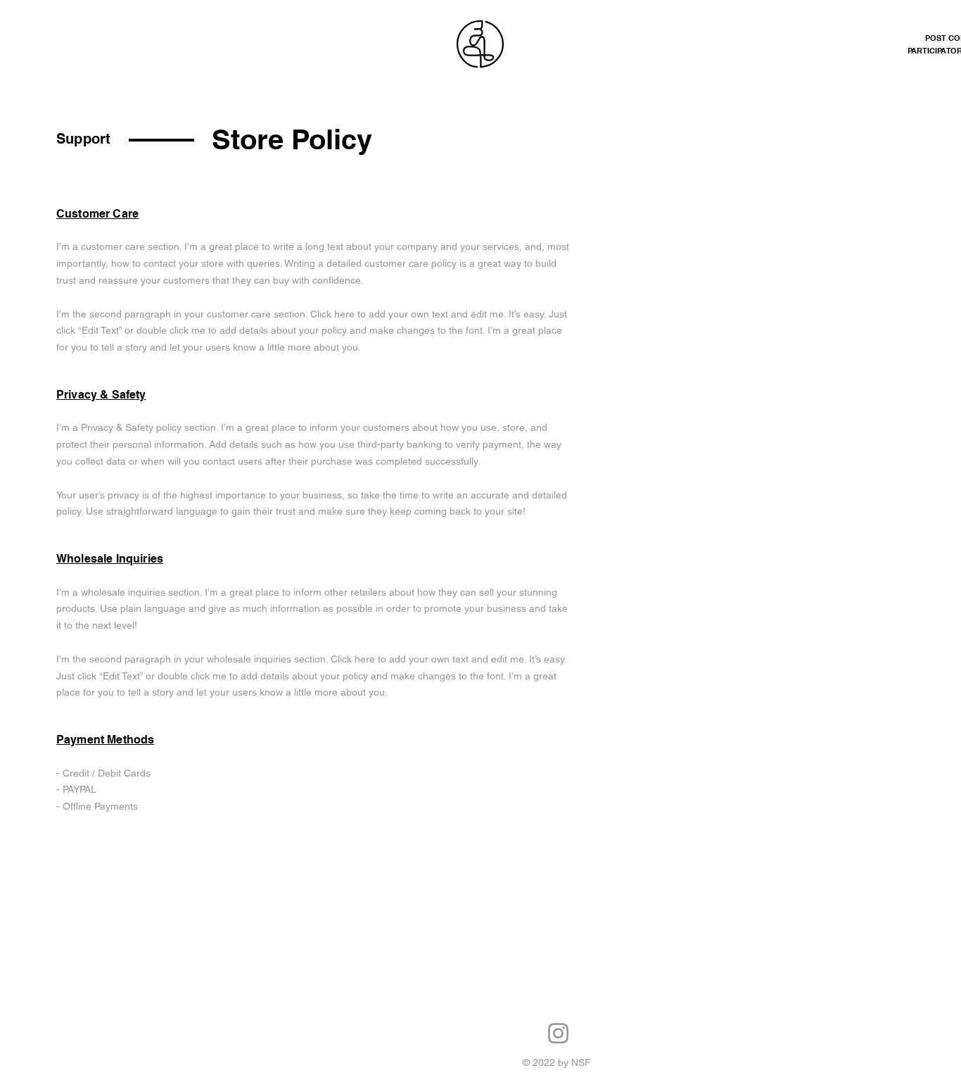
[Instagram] (558, 1033)
